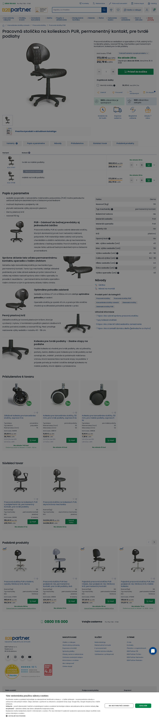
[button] (53, 715)
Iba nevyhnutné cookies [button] (119, 706)
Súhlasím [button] (143, 706)
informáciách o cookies (40, 711)
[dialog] (79, 705)
